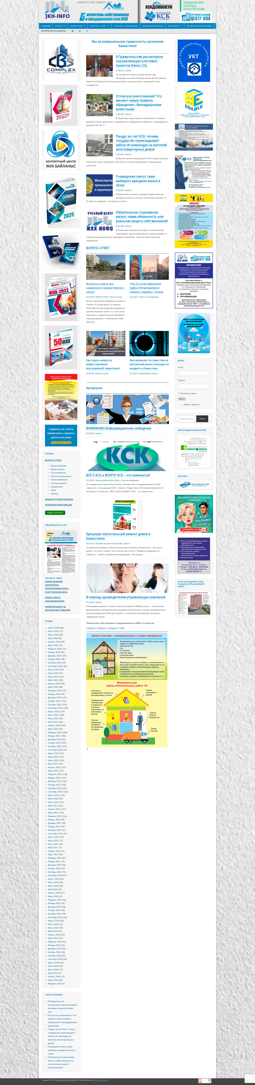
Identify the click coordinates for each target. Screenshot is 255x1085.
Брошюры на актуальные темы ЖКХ (109, 543)
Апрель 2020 (54, 893)
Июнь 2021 (53, 844)
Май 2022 (52, 806)
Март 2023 (53, 771)
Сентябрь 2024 (55, 708)
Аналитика (76, 26)
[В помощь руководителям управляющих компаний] (127, 591)
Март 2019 (53, 938)
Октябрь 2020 (54, 872)
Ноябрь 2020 (54, 868)
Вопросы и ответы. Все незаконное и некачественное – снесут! (105, 288)
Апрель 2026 (54, 642)
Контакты (173, 26)
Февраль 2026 (55, 649)
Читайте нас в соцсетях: (53, 31)
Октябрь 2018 (54, 956)
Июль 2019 (53, 924)
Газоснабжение (144, 373)
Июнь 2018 (53, 969)
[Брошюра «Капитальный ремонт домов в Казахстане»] (127, 528)
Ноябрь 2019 (54, 910)
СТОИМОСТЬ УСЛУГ (61, 442)
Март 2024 (53, 729)
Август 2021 (53, 837)
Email (180, 367)
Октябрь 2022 (54, 788)
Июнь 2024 (53, 718)
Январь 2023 (54, 778)
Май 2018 (52, 973)
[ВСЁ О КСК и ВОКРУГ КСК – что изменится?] (127, 469)
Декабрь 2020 (54, 865)
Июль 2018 (53, 966)
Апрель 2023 (54, 767)
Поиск (202, 418)
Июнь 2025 (53, 677)
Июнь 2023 (53, 760)
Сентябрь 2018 (55, 959)
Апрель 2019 (54, 935)
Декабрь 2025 (54, 656)
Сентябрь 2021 (55, 833)
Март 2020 (53, 896)
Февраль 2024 (55, 732)
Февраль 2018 (55, 983)
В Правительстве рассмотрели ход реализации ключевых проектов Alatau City (139, 61)
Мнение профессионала (104, 480)
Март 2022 (53, 812)
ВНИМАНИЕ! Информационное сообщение (118, 428)
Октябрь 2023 (54, 746)
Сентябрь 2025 (55, 666)
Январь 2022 (54, 819)
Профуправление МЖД (199, 26)
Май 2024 (52, 722)
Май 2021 (52, 847)
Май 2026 (52, 638)
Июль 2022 (53, 798)
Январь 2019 (54, 945)
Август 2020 (53, 879)
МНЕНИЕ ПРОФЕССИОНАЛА (59, 499)
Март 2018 (53, 980)
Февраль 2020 (55, 900)
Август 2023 (53, 753)
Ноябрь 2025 (54, 659)
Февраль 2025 (55, 690)
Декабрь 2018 (54, 948)
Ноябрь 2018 (54, 952)
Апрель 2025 (54, 683)
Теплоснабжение (152, 297)
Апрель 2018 (54, 976)
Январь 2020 (54, 903)
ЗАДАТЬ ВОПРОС (55, 513)
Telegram (101, 628)
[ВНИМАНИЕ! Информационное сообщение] (127, 422)
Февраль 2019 (55, 941)
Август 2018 (53, 962)
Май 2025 (52, 680)
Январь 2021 (54, 861)
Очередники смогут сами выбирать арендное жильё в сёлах (138, 180)
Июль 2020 (53, 882)
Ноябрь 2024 (54, 701)
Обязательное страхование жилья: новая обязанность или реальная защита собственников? (142, 216)
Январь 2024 (54, 736)
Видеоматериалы (153, 26)
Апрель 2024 (54, 725)
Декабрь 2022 (54, 781)
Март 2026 (53, 645)
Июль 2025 (53, 673)
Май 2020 (52, 889)
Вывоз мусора (57, 469)
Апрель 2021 (54, 851)
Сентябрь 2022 (55, 791)
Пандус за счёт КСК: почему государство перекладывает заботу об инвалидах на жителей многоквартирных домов (141, 142)
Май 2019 (52, 931)
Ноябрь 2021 (54, 826)
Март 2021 (53, 854)
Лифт (53, 490)
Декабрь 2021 (54, 823)
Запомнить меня (188, 393)
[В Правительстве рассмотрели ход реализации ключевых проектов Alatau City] (99, 75)
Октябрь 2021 (54, 830)
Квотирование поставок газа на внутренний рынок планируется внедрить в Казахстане (149, 364)
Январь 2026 (54, 652)
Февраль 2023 (55, 774)
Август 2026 (53, 628)
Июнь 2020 (53, 886)
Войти (182, 399)
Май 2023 (52, 764)
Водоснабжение (58, 466)
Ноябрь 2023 (54, 743)
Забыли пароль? (192, 404)
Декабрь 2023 (54, 739)
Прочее (119, 297)
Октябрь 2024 (54, 704)
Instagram (112, 628)
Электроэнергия (59, 483)
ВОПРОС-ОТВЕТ (98, 26)
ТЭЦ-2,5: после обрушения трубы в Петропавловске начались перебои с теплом (146, 288)
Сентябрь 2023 (55, 750)
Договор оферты (102, 1080)
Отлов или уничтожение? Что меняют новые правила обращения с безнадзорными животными (139, 102)
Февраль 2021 (55, 858)
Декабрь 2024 (54, 697)
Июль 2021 (53, 840)
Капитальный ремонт (61, 476)
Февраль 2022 (55, 816)
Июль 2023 (53, 757)
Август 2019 (53, 921)
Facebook (90, 628)
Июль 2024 (53, 715)
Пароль (181, 380)
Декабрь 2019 (54, 907)
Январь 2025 (54, 694)
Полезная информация (130, 480)
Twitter (122, 628)
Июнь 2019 (53, 928)
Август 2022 (53, 795)
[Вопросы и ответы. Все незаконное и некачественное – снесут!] (105, 278)
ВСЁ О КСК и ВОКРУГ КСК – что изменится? (118, 475)
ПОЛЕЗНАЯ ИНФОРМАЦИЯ (58, 504)
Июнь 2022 (53, 802)
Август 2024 (53, 711)
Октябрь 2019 (54, 914)
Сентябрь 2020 (55, 875)
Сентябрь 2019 (55, 917)
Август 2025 (53, 669)
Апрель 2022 (54, 809)
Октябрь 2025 (54, 662)
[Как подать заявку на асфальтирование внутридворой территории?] (105, 354)
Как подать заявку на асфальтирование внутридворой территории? (103, 364)
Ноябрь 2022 (54, 785)
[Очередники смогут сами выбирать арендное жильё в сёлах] (99, 195)
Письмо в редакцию (126, 26)
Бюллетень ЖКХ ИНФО (66, 1080)
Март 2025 (53, 687)
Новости (60, 26)
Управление (57, 487)
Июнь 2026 (53, 635)
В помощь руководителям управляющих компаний (125, 597)
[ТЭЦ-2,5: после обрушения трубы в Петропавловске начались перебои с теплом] (149, 278)
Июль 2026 (53, 631)
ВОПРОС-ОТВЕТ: (53, 460)
